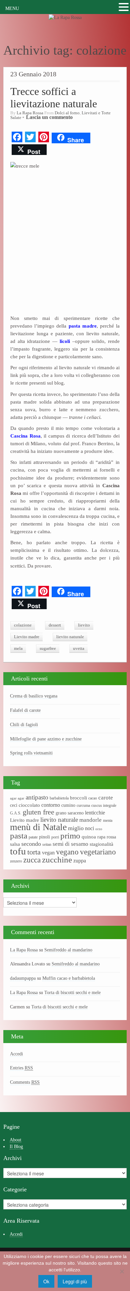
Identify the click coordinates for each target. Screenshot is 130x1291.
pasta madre (81, 326)
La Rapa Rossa (30, 113)
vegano (67, 851)
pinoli (44, 836)
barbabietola (59, 798)
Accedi (16, 1053)
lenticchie (95, 812)
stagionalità (101, 844)
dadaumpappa (23, 978)
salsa (15, 844)
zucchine (57, 859)
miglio (76, 828)
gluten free (38, 812)
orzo (98, 829)
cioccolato (29, 805)
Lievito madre (26, 637)
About (15, 1139)
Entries (21, 1067)
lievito (84, 625)
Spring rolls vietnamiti (31, 752)
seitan (46, 844)
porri (55, 837)
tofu (18, 851)
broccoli (78, 797)
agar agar (17, 798)
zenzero (16, 861)
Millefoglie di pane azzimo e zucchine (46, 738)
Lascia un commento (49, 117)
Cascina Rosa (25, 436)
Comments (25, 1082)
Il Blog (16, 1146)
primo (70, 835)
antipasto (37, 797)
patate (33, 837)
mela (18, 648)
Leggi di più (75, 1281)
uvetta (78, 648)
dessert (55, 625)
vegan (48, 852)
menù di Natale (38, 827)
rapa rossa (106, 836)
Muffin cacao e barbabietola (68, 978)
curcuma (83, 805)
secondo (31, 843)
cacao (92, 798)
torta (34, 852)
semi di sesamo (70, 844)
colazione (23, 625)
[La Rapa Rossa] (65, 17)
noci (89, 828)
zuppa (79, 860)
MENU (12, 8)
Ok (46, 1281)
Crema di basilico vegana (33, 695)
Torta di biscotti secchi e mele (72, 992)
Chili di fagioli (24, 724)
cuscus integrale (103, 805)
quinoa (89, 836)
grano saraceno (70, 812)
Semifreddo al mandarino (68, 949)
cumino (68, 805)
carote (105, 797)
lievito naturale (70, 637)
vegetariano (98, 852)
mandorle (90, 820)
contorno (50, 805)
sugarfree (48, 648)
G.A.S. (15, 813)
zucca (32, 860)
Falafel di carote (25, 710)
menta (107, 820)
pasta (18, 835)
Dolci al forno (67, 113)
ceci (13, 805)
